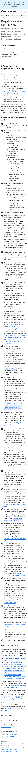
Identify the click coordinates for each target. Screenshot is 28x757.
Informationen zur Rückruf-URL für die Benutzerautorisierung (15, 326)
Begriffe (23, 748)
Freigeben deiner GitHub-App (10, 700)
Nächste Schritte (8, 645)
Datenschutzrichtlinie (6, 727)
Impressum (15, 748)
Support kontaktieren (8, 736)
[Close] (23, 2)
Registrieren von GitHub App (19, 15)
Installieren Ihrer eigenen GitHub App (12, 698)
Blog (17, 751)
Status (10, 749)
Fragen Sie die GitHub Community (11, 734)
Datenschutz (4, 749)
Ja (5, 724)
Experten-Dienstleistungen (8, 751)
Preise (15, 749)
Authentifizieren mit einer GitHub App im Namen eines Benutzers (14, 404)
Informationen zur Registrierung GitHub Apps (13, 67)
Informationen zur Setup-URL (12, 448)
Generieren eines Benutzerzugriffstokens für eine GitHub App (13, 341)
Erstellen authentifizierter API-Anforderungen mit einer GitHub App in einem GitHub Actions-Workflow (14, 676)
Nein (11, 724)
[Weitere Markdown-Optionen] (17, 45)
